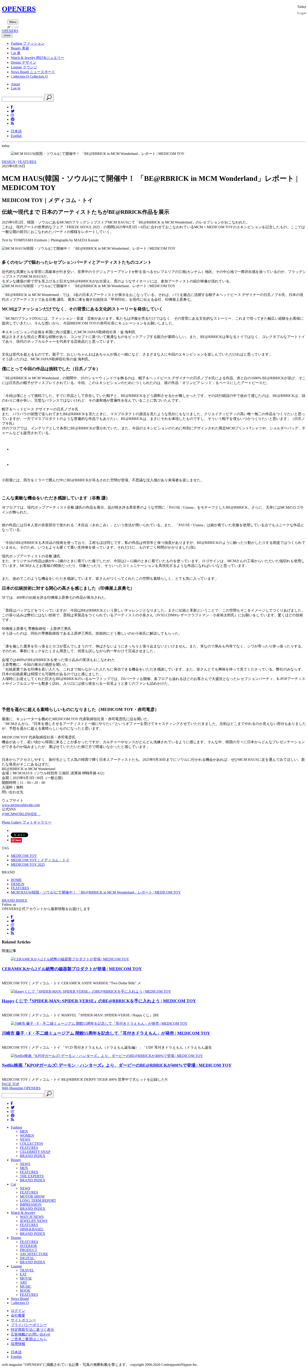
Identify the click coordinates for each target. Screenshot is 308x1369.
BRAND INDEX (14, 900)
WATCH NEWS (32, 1217)
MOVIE (26, 1278)
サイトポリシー (23, 1320)
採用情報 (18, 1344)
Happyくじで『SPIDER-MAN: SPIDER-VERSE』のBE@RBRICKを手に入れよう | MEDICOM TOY (99, 1001)
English (16, 136)
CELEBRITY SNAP (35, 1152)
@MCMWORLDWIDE (21, 814)
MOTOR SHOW (32, 1196)
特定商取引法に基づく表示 (32, 1330)
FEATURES (27, 162)
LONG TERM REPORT (38, 1200)
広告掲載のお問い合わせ (31, 1334)
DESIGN (8, 162)
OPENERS (19, 9)
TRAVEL (27, 1270)
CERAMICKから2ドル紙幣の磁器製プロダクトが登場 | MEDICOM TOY (72, 968)
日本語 (16, 131)
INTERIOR (28, 1246)
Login (301, 13)
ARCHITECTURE (34, 1254)
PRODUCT (28, 1250)
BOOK (25, 1290)
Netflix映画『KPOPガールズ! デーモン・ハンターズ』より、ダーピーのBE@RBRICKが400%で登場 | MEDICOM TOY (117, 1065)
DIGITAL (27, 1258)
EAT (23, 1274)
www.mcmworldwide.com (21, 805)
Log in (15, 88)
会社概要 (18, 1315)
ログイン (18, 1311)
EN (16, 27)
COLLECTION (31, 1143)
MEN (24, 1131)
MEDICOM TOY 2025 (28, 864)
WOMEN (27, 1135)
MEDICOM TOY (24, 856)
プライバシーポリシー (29, 1325)
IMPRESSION (30, 1204)
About (15, 84)
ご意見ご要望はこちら (29, 1339)
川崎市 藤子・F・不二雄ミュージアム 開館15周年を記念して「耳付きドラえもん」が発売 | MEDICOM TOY (106, 1033)
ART (23, 1282)
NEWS (25, 1139)
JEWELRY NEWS (33, 1221)
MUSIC (25, 1286)
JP (8, 27)
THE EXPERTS (32, 1176)
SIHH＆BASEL (32, 1229)
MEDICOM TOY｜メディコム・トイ (40, 860)
